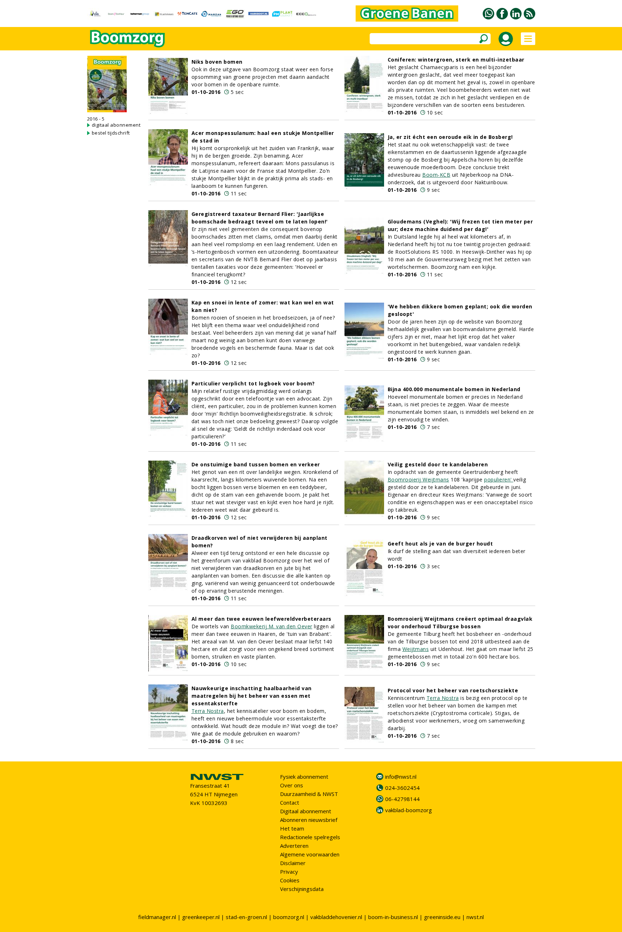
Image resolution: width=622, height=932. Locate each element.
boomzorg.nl (288, 916)
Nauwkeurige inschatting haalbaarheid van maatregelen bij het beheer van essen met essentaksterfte (251, 696)
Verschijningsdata (302, 888)
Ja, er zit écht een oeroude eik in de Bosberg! (450, 137)
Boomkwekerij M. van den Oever (271, 626)
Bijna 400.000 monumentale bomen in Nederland (454, 389)
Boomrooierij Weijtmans (418, 479)
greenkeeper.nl (201, 916)
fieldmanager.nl (157, 916)
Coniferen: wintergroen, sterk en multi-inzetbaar (456, 59)
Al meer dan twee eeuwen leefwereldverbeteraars (261, 618)
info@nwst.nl (400, 776)
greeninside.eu (442, 916)
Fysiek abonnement (304, 776)
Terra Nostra (207, 710)
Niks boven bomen (217, 61)
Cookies (289, 880)
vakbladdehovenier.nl (336, 916)
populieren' (498, 479)
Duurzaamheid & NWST (309, 793)
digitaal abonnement (116, 125)
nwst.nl (475, 916)
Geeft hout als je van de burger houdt (440, 543)
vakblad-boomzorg (408, 810)
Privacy (289, 871)
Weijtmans (415, 649)
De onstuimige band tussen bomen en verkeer (255, 464)
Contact (289, 802)
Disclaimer (293, 863)
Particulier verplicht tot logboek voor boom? (253, 383)
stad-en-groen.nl (246, 916)
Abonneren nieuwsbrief (308, 819)
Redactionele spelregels (310, 837)
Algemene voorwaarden (309, 854)
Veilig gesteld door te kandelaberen (438, 464)
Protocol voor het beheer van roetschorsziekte (453, 690)
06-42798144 (402, 798)
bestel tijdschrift (111, 133)
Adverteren (294, 845)
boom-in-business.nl (393, 916)
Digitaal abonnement (305, 811)
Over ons (291, 785)
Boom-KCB (436, 174)
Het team (292, 828)
